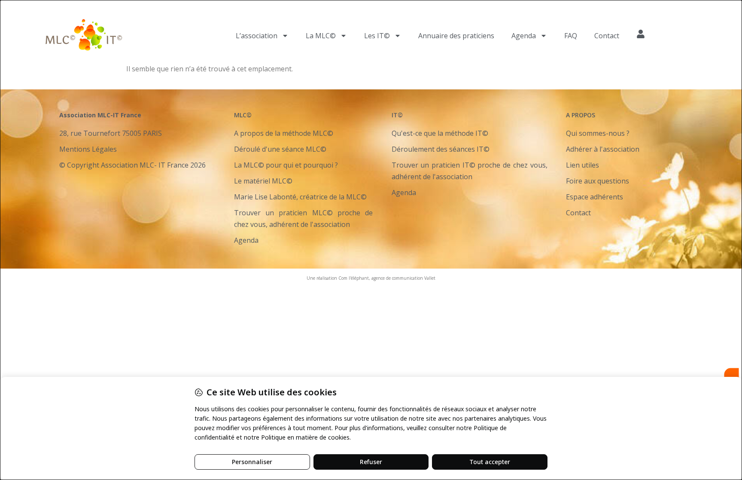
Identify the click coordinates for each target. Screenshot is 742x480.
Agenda (523, 35)
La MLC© (321, 35)
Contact (606, 35)
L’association (256, 35)
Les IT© (377, 35)
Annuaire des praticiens (456, 35)
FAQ (570, 35)
